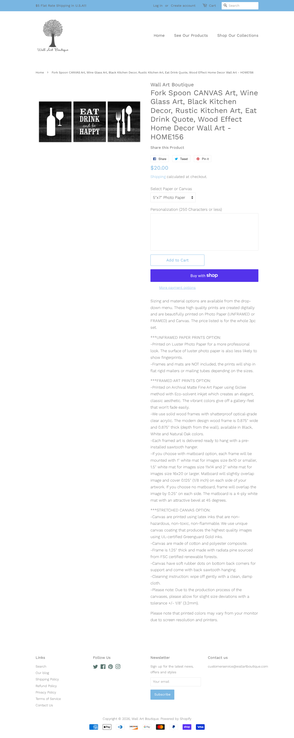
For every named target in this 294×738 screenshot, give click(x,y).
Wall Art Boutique (145, 719)
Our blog (42, 673)
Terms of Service (48, 699)
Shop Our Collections (237, 35)
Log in (158, 5)
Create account (183, 5)
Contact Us (44, 705)
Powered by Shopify (176, 719)
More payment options (177, 288)
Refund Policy (46, 686)
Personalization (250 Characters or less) (186, 209)
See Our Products (191, 35)
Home (159, 35)
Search (41, 666)
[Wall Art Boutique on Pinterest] (110, 668)
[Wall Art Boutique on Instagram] (117, 668)
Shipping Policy (47, 679)
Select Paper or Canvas (171, 188)
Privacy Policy (46, 692)
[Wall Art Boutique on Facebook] (103, 668)
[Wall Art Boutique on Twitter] (95, 668)
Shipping (158, 176)
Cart (212, 5)
